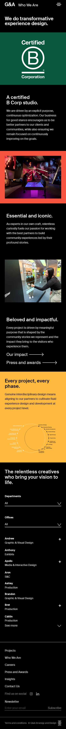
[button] (25, 354)
